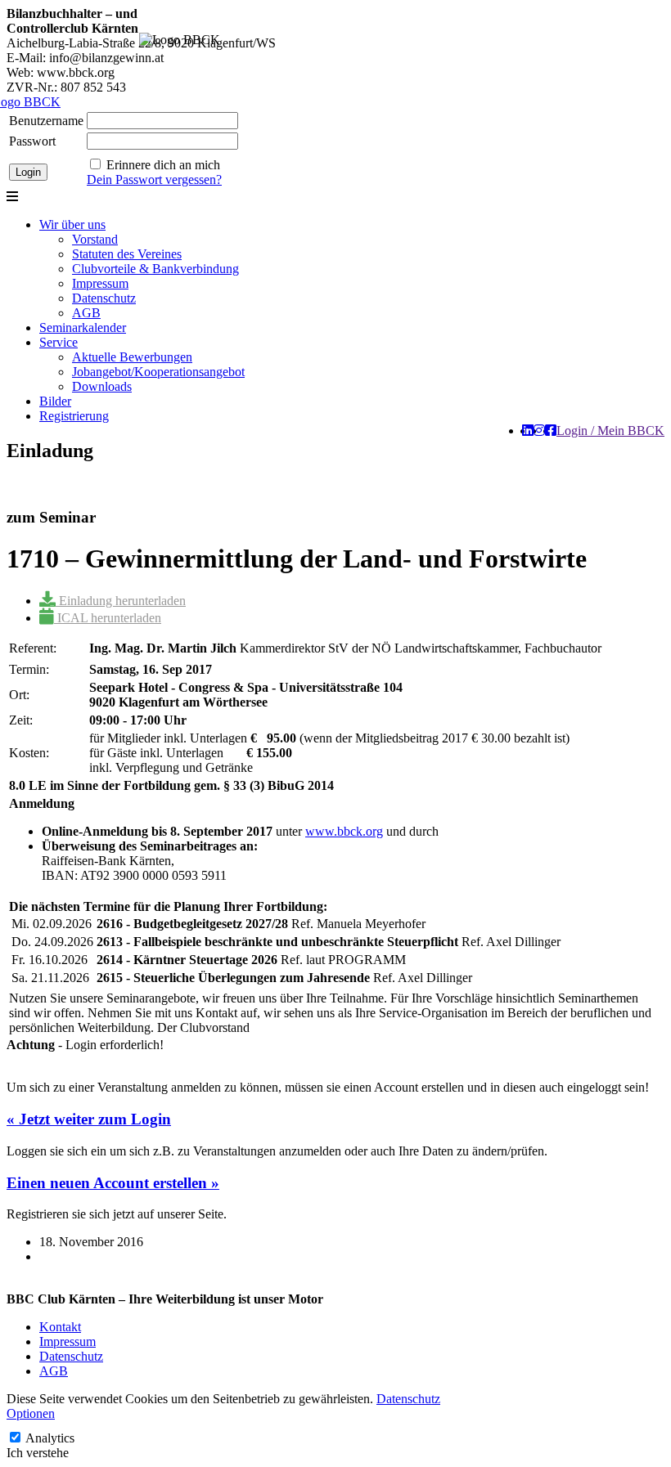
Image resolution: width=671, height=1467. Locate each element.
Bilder (55, 401)
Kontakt (60, 1327)
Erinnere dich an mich (163, 165)
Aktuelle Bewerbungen (132, 357)
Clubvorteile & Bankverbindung (155, 269)
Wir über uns (72, 224)
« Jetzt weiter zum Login (89, 1119)
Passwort (32, 141)
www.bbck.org (344, 831)
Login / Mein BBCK (610, 430)
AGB (86, 313)
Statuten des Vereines (127, 254)
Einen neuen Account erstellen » (113, 1182)
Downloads (102, 386)
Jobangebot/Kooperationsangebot (158, 372)
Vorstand (95, 239)
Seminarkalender (82, 327)
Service (58, 342)
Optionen (31, 1413)
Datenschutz (104, 298)
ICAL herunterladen (107, 618)
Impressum (100, 283)
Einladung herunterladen (121, 601)
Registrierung (74, 416)
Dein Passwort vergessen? (154, 179)
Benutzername (46, 121)
